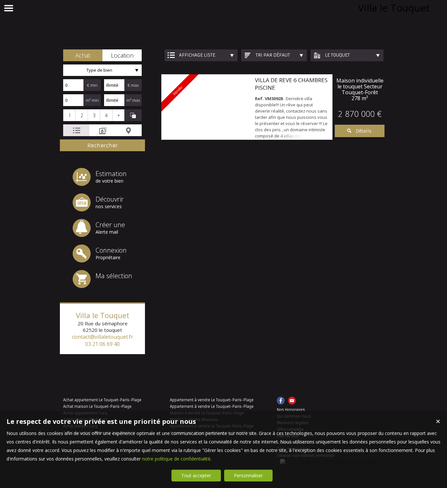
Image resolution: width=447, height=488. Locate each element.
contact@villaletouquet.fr (102, 336)
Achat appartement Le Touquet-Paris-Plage (102, 400)
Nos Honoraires (291, 409)
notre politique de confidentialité (176, 459)
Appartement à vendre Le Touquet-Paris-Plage (212, 400)
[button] (82, 55)
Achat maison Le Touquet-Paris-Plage (97, 406)
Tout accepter (196, 475)
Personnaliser (248, 475)
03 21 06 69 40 (102, 344)
